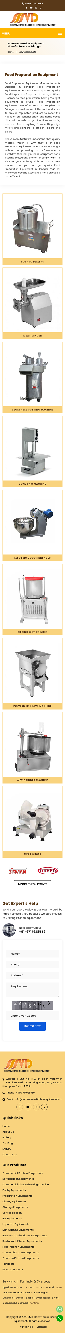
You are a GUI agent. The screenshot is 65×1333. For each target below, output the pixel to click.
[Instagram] (36, 8)
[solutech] (32, 20)
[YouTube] (31, 8)
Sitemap (42, 1326)
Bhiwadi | (21, 1297)
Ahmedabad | (17, 1287)
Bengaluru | (9, 1297)
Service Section (12, 1212)
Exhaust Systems (13, 1269)
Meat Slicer (32, 854)
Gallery (6, 1137)
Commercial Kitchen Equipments (22, 1173)
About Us (8, 1132)
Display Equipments (14, 1201)
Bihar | (55, 1297)
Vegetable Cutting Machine (32, 409)
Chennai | (23, 1303)
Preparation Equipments (17, 1196)
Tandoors (8, 1264)
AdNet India (26, 1326)
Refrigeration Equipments (18, 1178)
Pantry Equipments (14, 1190)
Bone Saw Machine (32, 484)
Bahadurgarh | (42, 1292)
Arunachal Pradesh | (13, 1292)
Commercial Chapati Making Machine (25, 1184)
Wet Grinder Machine (32, 780)
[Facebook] (26, 8)
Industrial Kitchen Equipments (20, 1252)
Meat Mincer (32, 335)
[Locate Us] (40, 8)
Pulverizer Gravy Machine (32, 706)
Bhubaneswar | (44, 1297)
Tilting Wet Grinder (33, 632)
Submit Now (32, 1026)
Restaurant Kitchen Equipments (22, 1241)
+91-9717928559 (34, 3)
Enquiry (6, 1148)
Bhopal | (30, 1297)
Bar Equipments (12, 1218)
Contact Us (9, 1154)
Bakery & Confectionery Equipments (24, 1235)
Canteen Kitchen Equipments (20, 1258)
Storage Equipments (15, 1207)
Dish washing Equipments (18, 1230)
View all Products (27, 51)
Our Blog (7, 1143)
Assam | (29, 1292)
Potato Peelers (32, 261)
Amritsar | (31, 1287)
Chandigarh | (10, 1303)
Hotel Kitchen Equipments (18, 1246)
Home (11, 51)
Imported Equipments (33, 884)
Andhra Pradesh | (45, 1287)
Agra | (6, 1287)
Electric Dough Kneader (32, 558)
